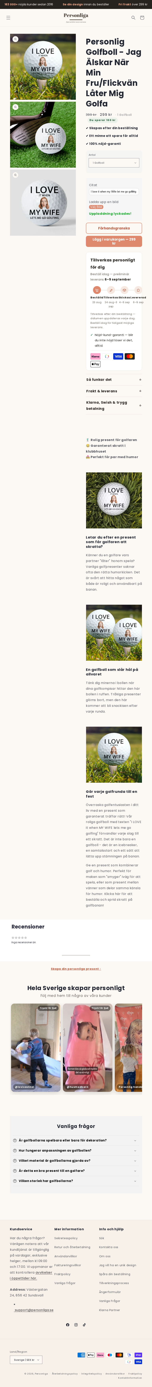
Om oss (105, 1256)
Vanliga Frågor (109, 1301)
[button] (8, 17)
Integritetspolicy (91, 1373)
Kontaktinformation (130, 1377)
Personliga (41, 1373)
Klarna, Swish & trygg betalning (106, 405)
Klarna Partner (109, 1310)
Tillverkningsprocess (114, 1283)
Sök (101, 1238)
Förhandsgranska (114, 228)
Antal (92, 155)
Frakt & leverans (101, 391)
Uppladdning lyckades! (110, 213)
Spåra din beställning (114, 1274)
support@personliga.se (33, 1310)
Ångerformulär (110, 1292)
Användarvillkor (65, 1256)
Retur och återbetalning (72, 1247)
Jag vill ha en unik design (117, 1265)
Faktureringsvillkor (67, 1265)
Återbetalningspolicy (65, 1373)
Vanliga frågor (64, 1283)
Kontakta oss (108, 1247)
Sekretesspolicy (66, 1238)
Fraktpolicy (62, 1274)
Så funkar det (99, 379)
